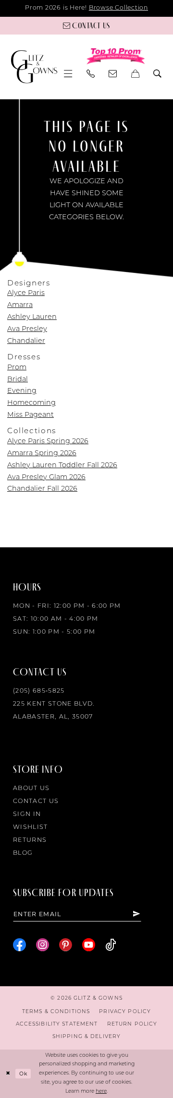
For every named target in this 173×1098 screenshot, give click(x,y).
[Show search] (158, 74)
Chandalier (26, 341)
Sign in (27, 814)
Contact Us (36, 801)
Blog (23, 853)
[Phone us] (90, 74)
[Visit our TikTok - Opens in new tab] (110, 945)
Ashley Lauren (32, 317)
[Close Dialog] (8, 1073)
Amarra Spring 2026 (41, 453)
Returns (30, 840)
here (101, 1091)
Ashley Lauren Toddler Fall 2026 (62, 465)
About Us (31, 788)
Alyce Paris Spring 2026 (47, 441)
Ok (23, 1074)
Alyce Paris (26, 293)
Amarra (20, 305)
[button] (68, 74)
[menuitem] (68, 74)
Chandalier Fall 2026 (42, 489)
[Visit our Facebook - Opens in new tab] (19, 945)
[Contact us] (113, 74)
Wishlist (30, 827)
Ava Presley (27, 329)
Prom (16, 367)
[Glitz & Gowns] (34, 66)
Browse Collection (118, 8)
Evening (22, 391)
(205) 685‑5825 (39, 691)
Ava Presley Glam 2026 (46, 477)
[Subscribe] (136, 914)
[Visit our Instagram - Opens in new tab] (42, 945)
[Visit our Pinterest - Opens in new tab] (65, 945)
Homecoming (31, 403)
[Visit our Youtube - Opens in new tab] (88, 945)
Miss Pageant (30, 415)
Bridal (17, 379)
